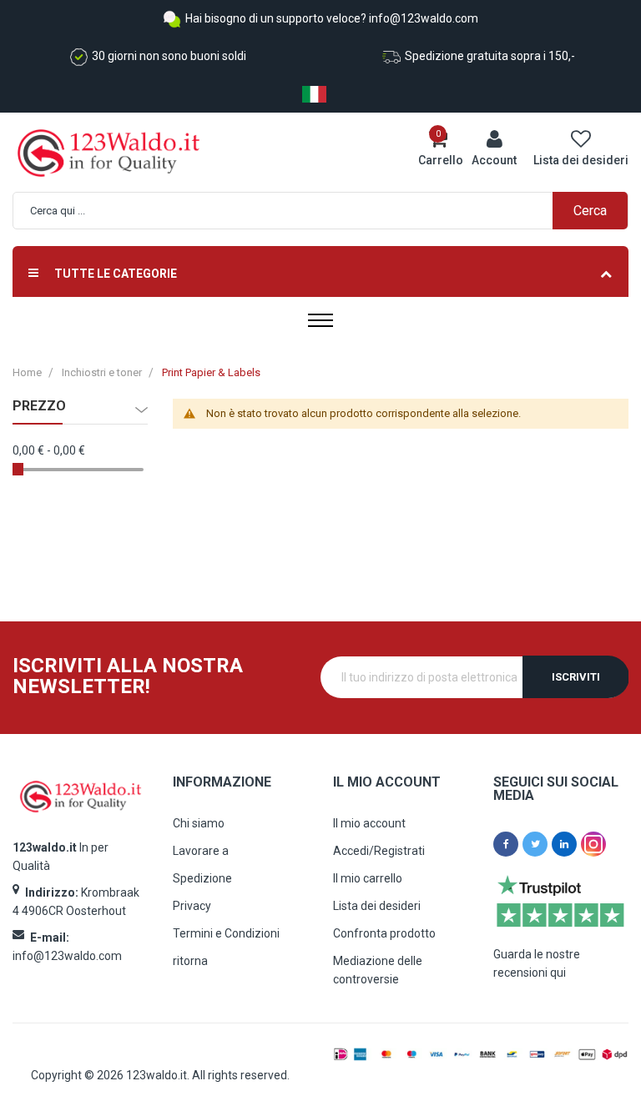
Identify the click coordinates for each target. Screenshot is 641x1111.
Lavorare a (201, 850)
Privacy (192, 905)
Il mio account (369, 823)
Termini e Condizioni (226, 933)
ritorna (190, 961)
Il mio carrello (367, 878)
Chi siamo (199, 823)
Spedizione (202, 878)
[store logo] (83, 153)
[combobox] (329, 211)
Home (27, 372)
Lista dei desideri (377, 905)
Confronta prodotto (384, 933)
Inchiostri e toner (102, 372)
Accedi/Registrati (379, 850)
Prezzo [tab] (39, 406)
